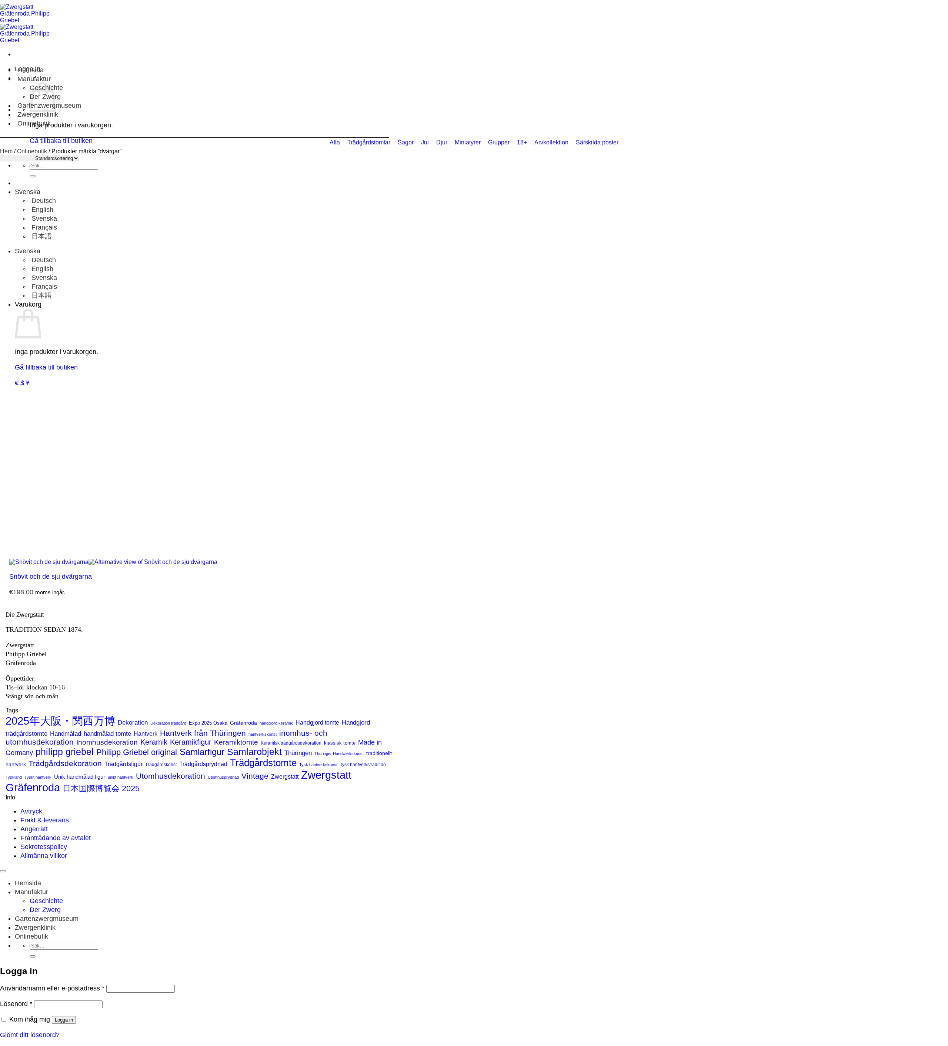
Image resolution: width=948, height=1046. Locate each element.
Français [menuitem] (43, 227)
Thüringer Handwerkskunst (339, 753)
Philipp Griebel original (136, 752)
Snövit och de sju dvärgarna (50, 576)
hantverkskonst (262, 734)
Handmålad (65, 733)
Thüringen (298, 752)
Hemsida (30, 70)
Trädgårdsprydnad (203, 764)
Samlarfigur (202, 752)
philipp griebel (65, 751)
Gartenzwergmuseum (47, 918)
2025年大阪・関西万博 (60, 721)
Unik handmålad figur (79, 776)
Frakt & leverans (44, 820)
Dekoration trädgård (168, 723)
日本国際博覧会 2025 (101, 788)
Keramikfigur (190, 742)
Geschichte (46, 901)
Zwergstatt (284, 776)
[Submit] (33, 176)
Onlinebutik (34, 123)
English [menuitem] (41, 209)
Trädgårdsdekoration (65, 763)
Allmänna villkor (43, 855)
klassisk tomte (340, 743)
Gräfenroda (243, 723)
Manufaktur (34, 79)
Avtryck (31, 811)
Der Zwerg (45, 909)
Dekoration (133, 722)
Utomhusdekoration (170, 776)
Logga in (64, 1020)
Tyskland (14, 777)
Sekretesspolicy (43, 846)
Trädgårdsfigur (123, 764)
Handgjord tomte (317, 722)
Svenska (28, 192)
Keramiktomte (236, 742)
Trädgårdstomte (263, 762)
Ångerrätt (34, 829)
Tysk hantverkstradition (363, 764)
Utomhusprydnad (223, 777)
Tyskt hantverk (37, 777)
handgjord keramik (276, 723)
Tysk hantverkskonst (318, 764)
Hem (6, 151)
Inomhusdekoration (107, 742)
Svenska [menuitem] (43, 218)
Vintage (254, 776)
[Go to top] (3, 871)
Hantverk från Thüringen (203, 733)
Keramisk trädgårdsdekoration (291, 743)
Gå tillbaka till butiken (46, 367)
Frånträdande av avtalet (55, 838)
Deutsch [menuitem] (43, 200)
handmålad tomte (107, 733)
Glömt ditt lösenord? (30, 1035)
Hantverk (145, 733)
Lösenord (16, 1003)
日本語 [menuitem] (40, 236)
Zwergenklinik (37, 114)
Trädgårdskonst (161, 764)
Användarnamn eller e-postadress (52, 988)
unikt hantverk (120, 777)
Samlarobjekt (254, 752)
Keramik (153, 742)
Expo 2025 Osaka (208, 723)
